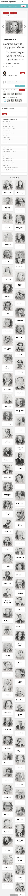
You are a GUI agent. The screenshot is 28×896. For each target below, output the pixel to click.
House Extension (6, 121)
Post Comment (20, 85)
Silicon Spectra (8, 2)
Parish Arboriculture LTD (8, 158)
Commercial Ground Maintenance (10, 167)
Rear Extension (6, 137)
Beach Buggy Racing (7, 139)
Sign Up (23, 6)
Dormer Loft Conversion (8, 126)
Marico (13, 66)
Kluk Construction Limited (9, 128)
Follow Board (22, 89)
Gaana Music (6, 142)
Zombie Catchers (7, 123)
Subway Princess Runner (8, 133)
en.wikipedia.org (9, 15)
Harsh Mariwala (7, 66)
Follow (22, 73)
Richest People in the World (10, 90)
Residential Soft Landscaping (9, 169)
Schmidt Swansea (7, 153)
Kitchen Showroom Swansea (9, 151)
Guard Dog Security (7, 149)
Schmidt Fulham (6, 165)
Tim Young (5, 135)
